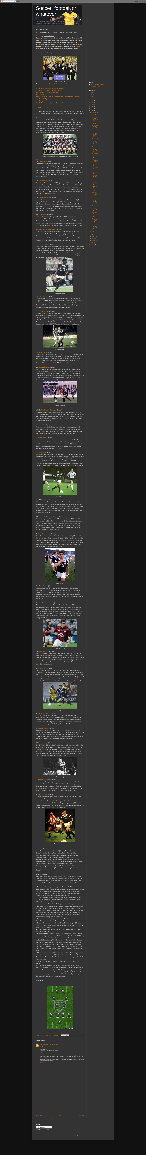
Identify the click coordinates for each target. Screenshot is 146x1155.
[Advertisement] (60, 1101)
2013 (92, 246)
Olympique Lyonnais (42, 90)
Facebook (41, 53)
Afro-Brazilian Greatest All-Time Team (95, 155)
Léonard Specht (43, 296)
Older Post (81, 1115)
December (94, 112)
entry (53, 42)
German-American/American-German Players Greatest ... (95, 133)
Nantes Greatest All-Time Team (94, 182)
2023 (92, 96)
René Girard (43, 425)
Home (60, 1115)
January (94, 240)
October (94, 231)
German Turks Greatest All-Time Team (95, 127)
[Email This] (62, 1035)
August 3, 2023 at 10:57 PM (51, 1044)
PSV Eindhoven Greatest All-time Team (95, 221)
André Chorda (43, 352)
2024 (92, 94)
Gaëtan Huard (43, 161)
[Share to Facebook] (67, 1035)
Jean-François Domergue (48, 410)
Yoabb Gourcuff (44, 651)
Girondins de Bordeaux (52, 92)
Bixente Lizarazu (44, 367)
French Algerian (41, 101)
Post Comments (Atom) (47, 1118)
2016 (92, 110)
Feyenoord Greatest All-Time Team (94, 214)
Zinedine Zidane (44, 603)
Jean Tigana (42, 452)
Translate (47, 1129)
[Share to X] (65, 1035)
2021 (92, 100)
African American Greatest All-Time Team (94, 149)
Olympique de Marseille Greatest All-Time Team (95, 208)
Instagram (51, 53)
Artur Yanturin (49, 36)
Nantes (60, 90)
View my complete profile (95, 86)
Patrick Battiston (44, 311)
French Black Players (42, 99)
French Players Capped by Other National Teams (51, 103)
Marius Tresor (43, 244)
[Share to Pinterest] (68, 1035)
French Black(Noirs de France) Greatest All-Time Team (95, 162)
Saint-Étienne (40, 92)
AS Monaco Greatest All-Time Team (94, 188)
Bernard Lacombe (43, 794)
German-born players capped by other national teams (95, 120)
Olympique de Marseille (43, 88)
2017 (92, 108)
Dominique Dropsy (45, 197)
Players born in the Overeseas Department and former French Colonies (57, 96)
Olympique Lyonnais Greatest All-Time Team (94, 195)
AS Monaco (53, 90)
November (94, 114)
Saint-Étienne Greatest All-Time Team (95, 177)
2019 (92, 104)
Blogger (79, 1135)
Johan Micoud (43, 586)
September (94, 233)
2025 (92, 92)
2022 (92, 98)
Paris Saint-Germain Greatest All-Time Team (94, 201)
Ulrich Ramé (43, 180)
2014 (92, 244)
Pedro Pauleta (42, 668)
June (93, 238)
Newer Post (39, 1115)
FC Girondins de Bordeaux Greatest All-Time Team (95, 170)
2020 (92, 102)
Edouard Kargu (43, 743)
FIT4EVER (42, 1044)
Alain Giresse (46, 534)
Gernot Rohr (42, 214)
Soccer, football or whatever (97, 84)
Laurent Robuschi (43, 728)
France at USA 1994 (42, 107)
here (77, 38)
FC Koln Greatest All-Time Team (94, 226)
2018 (92, 106)
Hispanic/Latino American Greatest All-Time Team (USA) (95, 142)
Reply (41, 1062)
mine (40, 44)
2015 (92, 242)
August (93, 236)
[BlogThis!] (63, 1035)
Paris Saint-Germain (58, 88)
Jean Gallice (43, 437)
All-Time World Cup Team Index (58, 84)
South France (40, 94)
